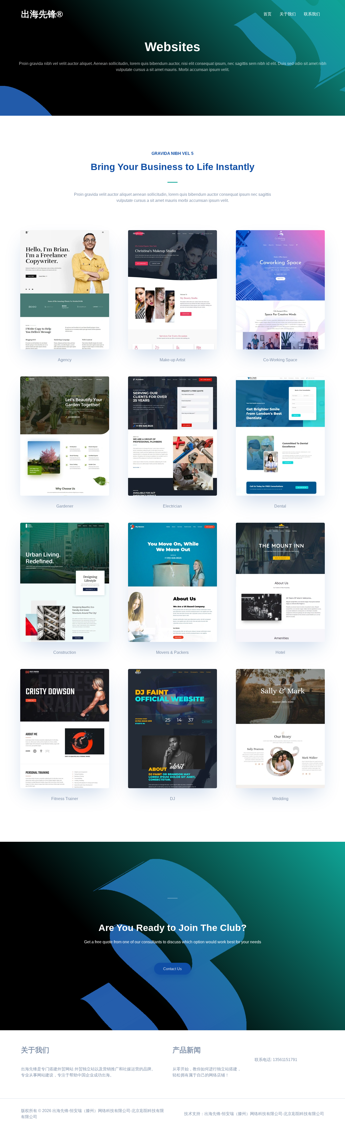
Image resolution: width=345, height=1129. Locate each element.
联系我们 (312, 14)
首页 (267, 14)
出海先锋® (42, 14)
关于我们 (288, 14)
